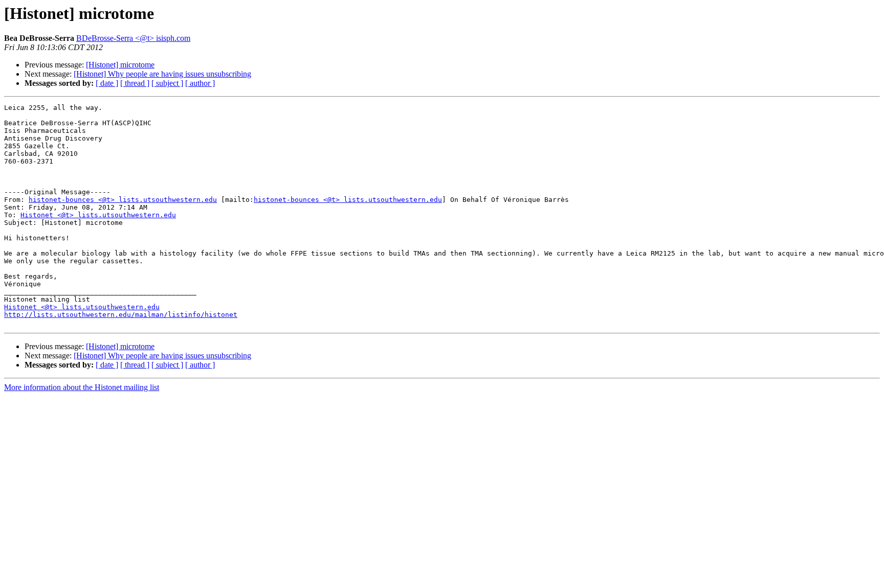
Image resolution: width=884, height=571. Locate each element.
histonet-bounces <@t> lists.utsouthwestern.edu (123, 199)
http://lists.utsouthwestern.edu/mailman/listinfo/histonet (120, 314)
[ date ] (107, 83)
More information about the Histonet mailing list (81, 387)
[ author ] (200, 83)
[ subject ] (167, 83)
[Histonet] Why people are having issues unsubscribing (162, 74)
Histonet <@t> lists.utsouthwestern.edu (98, 215)
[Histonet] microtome (120, 64)
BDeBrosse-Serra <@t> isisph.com (133, 38)
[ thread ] (134, 83)
